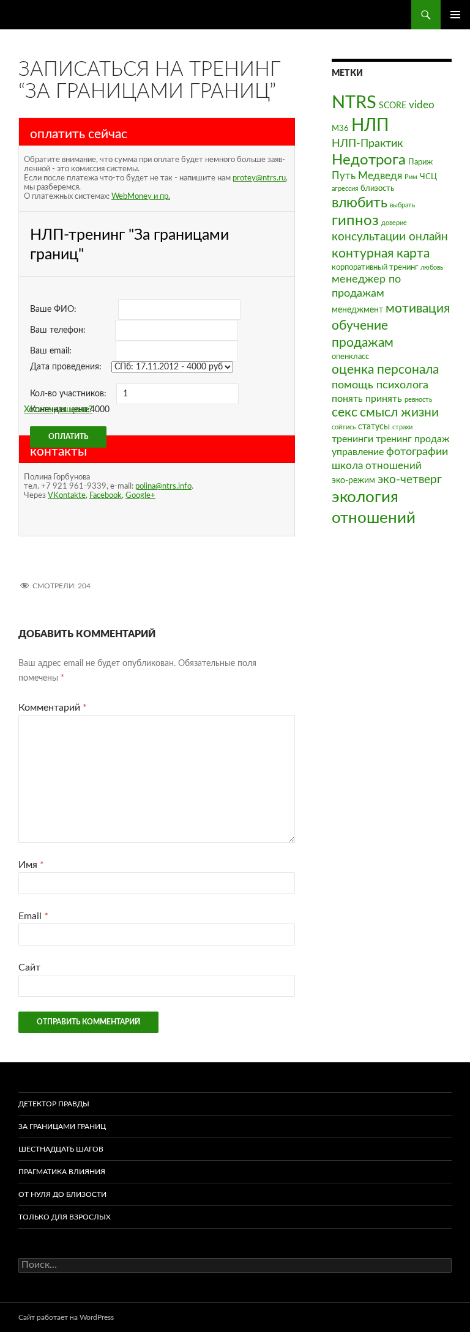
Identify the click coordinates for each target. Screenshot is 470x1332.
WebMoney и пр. (140, 196)
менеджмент (357, 309)
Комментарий (52, 707)
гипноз (355, 220)
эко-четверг (410, 480)
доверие (394, 223)
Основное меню (455, 14)
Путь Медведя (367, 176)
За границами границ (62, 1126)
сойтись (344, 427)
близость (377, 188)
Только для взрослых (64, 1217)
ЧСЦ (428, 176)
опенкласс (350, 356)
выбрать (402, 205)
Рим (411, 177)
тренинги (352, 439)
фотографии (417, 451)
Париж (420, 162)
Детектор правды (53, 1104)
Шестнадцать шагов (60, 1149)
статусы (374, 426)
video (422, 105)
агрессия (345, 188)
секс (344, 412)
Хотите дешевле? (58, 409)
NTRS (354, 103)
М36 (340, 128)
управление (358, 452)
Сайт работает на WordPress (66, 1317)
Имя (31, 865)
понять (347, 399)
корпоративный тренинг (375, 267)
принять (383, 399)
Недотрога (369, 160)
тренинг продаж (413, 439)
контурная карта (381, 253)
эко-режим (353, 480)
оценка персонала (385, 369)
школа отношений (377, 466)
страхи (402, 427)
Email (33, 916)
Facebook (105, 495)
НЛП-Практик (367, 143)
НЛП (370, 125)
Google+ (140, 495)
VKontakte (67, 495)
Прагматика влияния (61, 1171)
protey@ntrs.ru (259, 178)
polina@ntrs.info (163, 486)
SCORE (392, 105)
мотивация (418, 308)
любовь (431, 267)
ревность (418, 399)
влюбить (359, 203)
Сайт (29, 967)
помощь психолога (380, 385)
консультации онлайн (390, 237)
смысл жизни (399, 412)
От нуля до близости (62, 1194)
